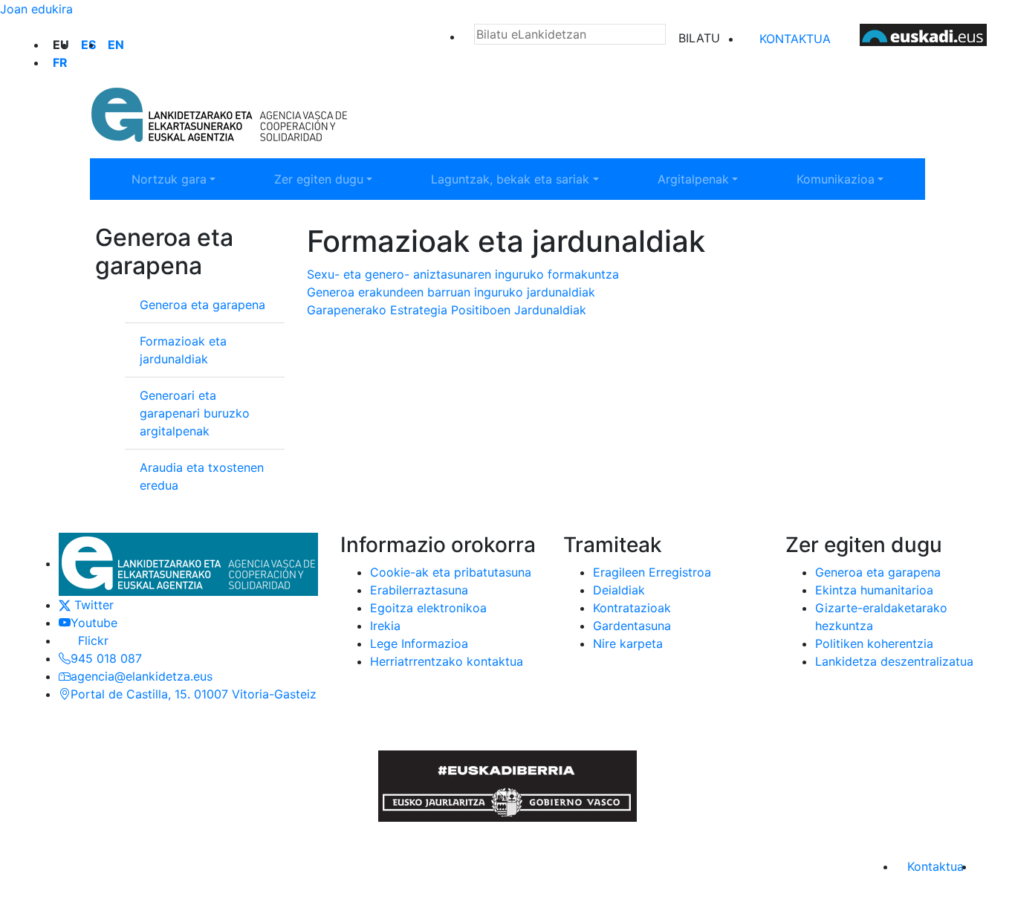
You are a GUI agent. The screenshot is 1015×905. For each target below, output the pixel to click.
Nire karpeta (628, 643)
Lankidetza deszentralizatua (894, 661)
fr (60, 62)
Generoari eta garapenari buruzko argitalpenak (195, 413)
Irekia (385, 625)
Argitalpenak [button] (712, 178)
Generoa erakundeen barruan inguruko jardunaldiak (451, 292)
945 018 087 (106, 658)
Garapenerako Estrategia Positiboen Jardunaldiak (446, 309)
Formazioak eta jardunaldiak (183, 350)
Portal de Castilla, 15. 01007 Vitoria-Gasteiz (194, 694)
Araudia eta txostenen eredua (202, 476)
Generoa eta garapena (202, 304)
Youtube (94, 622)
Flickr (89, 640)
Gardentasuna (632, 625)
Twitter (92, 604)
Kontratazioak (632, 607)
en (116, 44)
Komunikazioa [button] (854, 178)
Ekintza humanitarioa (874, 590)
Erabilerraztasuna (419, 590)
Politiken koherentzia (874, 643)
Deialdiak (619, 590)
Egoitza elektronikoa (428, 607)
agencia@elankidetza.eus (142, 676)
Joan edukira (36, 8)
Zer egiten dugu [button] (337, 178)
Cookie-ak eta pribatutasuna (450, 572)
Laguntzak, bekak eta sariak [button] (509, 178)
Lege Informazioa (419, 643)
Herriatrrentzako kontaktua (446, 661)
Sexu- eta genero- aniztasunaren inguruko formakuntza (463, 274)
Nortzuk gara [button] (187, 178)
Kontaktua (795, 38)
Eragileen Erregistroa (652, 572)
